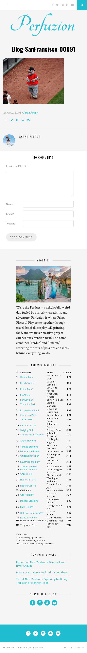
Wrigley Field (27, 430)
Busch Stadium (28, 382)
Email (10, 214)
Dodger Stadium (29, 500)
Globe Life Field (28, 469)
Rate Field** (26, 506)
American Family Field (32, 434)
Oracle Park (26, 376)
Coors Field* (27, 494)
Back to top (72, 647)
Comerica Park (28, 414)
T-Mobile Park (27, 404)
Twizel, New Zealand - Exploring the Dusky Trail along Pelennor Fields (42, 581)
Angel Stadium (28, 440)
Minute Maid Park (29, 451)
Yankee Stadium (29, 446)
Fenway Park (27, 399)
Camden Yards (28, 425)
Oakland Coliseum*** (32, 512)
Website (10, 223)
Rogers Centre (28, 485)
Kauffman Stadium (30, 461)
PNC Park (25, 395)
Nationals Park (28, 479)
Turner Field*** (28, 466)
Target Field (26, 419)
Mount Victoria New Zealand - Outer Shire (41, 572)
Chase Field (26, 473)
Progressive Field (29, 410)
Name (10, 204)
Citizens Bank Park (30, 455)
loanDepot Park (28, 517)
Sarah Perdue (30, 113)
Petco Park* (26, 389)
